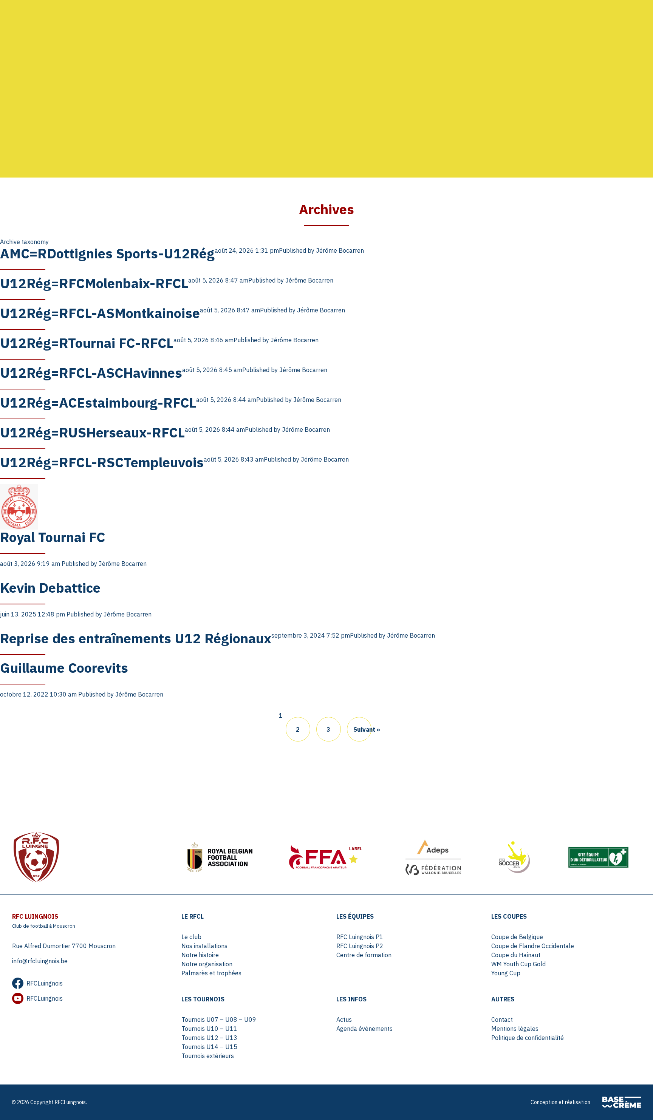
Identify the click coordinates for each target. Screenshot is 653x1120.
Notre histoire (200, 955)
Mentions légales (514, 1028)
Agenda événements (364, 1028)
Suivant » (362, 729)
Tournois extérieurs (207, 1056)
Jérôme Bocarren (340, 250)
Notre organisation (206, 964)
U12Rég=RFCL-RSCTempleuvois (102, 462)
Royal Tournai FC (52, 537)
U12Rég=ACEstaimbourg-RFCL (98, 402)
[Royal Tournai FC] (19, 506)
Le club (191, 937)
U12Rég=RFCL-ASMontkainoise (100, 313)
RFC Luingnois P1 (359, 937)
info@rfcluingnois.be (40, 961)
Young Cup (505, 973)
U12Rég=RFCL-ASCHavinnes (91, 373)
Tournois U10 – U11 (209, 1028)
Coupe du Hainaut (515, 955)
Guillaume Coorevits (64, 668)
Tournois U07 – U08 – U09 (218, 1019)
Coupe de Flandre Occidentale (532, 946)
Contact (502, 1019)
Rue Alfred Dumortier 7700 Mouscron (64, 946)
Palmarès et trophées (211, 973)
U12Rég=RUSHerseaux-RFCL (92, 432)
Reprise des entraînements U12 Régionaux (135, 638)
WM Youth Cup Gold (518, 964)
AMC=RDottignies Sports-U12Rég (107, 253)
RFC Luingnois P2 (359, 946)
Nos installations (204, 946)
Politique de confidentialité (527, 1037)
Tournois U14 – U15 (209, 1046)
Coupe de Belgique (517, 937)
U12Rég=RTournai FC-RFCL (86, 343)
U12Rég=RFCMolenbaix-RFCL (94, 283)
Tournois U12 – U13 (209, 1037)
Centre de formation (363, 955)
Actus (344, 1019)
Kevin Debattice (50, 587)
